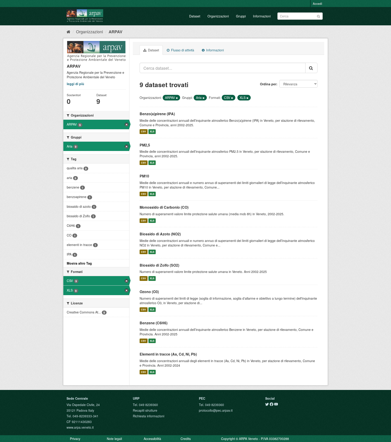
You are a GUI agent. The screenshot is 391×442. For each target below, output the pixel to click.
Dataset (194, 16)
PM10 (144, 176)
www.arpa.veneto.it (80, 427)
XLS (152, 131)
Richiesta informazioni (148, 416)
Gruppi (241, 16)
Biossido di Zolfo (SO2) (159, 265)
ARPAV (115, 32)
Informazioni (262, 16)
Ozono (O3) (149, 291)
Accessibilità (152, 438)
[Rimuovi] (177, 98)
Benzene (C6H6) (153, 322)
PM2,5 (145, 145)
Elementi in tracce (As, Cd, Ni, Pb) (168, 354)
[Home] (68, 31)
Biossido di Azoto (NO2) (160, 234)
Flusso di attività (182, 50)
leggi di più (75, 83)
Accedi (317, 3)
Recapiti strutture (145, 410)
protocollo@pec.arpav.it (216, 410)
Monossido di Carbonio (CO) (164, 207)
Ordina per (268, 84)
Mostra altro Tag (79, 263)
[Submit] (318, 16)
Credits (186, 438)
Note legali (114, 438)
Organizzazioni (218, 16)
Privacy (75, 438)
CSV (143, 131)
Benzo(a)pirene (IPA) (157, 113)
